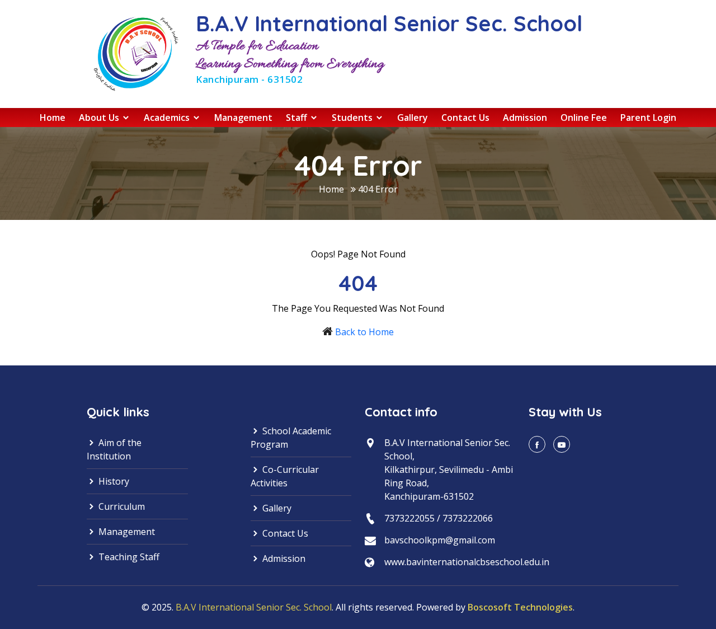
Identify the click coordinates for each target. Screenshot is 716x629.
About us (100, 117)
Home (52, 117)
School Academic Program (291, 437)
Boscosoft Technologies (520, 607)
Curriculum (120, 506)
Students (353, 117)
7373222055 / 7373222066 (438, 518)
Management (243, 117)
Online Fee (583, 117)
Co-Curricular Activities (285, 476)
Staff (297, 117)
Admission (525, 117)
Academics (168, 117)
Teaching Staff (127, 557)
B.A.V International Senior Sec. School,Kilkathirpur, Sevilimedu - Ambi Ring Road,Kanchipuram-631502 (448, 469)
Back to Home (364, 332)
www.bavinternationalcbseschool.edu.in (466, 562)
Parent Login (648, 117)
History (112, 481)
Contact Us (465, 117)
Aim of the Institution (114, 449)
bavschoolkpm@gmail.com (439, 540)
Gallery (412, 117)
